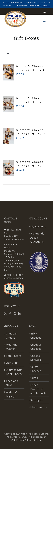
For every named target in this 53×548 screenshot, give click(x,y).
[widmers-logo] (15, 11)
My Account (38, 226)
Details (8, 143)
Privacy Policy (23, 440)
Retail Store (13, 355)
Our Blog (12, 362)
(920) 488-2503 (15, 278)
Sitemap (38, 440)
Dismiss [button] (46, 5)
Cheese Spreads (35, 358)
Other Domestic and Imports (38, 389)
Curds (34, 378)
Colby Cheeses (35, 369)
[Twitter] (5, 313)
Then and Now (12, 383)
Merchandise (38, 407)
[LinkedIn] (19, 313)
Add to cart (9, 71)
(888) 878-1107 (15, 275)
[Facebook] (10, 313)
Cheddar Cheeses (35, 346)
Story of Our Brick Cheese (14, 372)
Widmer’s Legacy (12, 394)
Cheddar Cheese (11, 335)
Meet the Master (12, 346)
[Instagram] (15, 313)
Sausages (36, 400)
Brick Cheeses (35, 335)
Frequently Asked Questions (37, 237)
